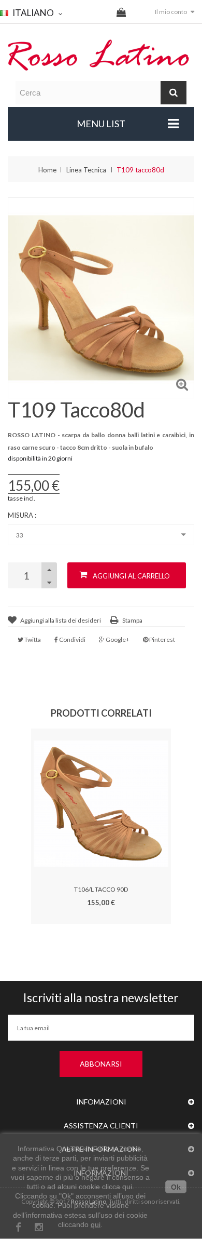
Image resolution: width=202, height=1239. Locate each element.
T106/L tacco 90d (101, 889)
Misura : (23, 515)
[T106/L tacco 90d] (101, 803)
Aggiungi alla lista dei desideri (60, 620)
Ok (176, 1187)
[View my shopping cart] (121, 13)
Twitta (32, 639)
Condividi (71, 639)
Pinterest (161, 639)
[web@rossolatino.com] (101, 54)
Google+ (117, 639)
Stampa (132, 620)
